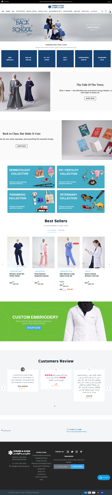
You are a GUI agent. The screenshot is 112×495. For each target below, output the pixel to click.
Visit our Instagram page (77, 432)
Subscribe (77, 466)
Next (108, 389)
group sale (85, 11)
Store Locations (41, 477)
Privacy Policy (41, 461)
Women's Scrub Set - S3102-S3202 (17, 275)
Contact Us (41, 474)
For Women (52, 230)
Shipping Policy (41, 458)
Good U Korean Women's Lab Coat (92, 275)
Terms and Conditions (41, 466)
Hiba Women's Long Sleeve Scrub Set (67, 275)
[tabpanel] (22, 381)
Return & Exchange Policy (41, 463)
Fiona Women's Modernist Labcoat (41, 275)
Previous (3, 389)
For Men (61, 230)
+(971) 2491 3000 (20, 463)
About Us (41, 471)
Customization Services (41, 455)
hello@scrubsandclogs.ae (20, 466)
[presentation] (3, 264)
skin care (77, 11)
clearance (94, 11)
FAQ (41, 479)
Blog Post (41, 469)
